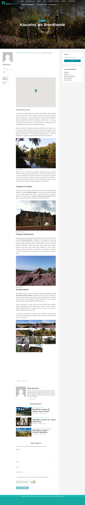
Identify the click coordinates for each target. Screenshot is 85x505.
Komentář (18, 449)
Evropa (35, 52)
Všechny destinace (24, 52)
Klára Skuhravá (6, 64)
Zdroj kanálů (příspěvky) (69, 76)
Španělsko (46, 417)
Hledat (72, 60)
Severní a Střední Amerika (27, 4)
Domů (17, 52)
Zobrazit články (31, 399)
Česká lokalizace (68, 80)
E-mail (17, 466)
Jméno (17, 461)
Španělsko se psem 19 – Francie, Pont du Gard (41, 410)
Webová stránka (19, 472)
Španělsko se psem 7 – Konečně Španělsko (41, 431)
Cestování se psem (41, 4)
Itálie (45, 428)
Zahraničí (31, 52)
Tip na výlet (24, 380)
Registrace (66, 72)
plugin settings (60, 496)
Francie (42, 20)
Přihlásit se (66, 74)
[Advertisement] (36, 66)
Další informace (53, 4)
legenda (18, 380)
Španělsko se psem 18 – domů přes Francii (44, 421)
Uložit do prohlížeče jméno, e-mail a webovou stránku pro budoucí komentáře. (33, 477)
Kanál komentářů (68, 78)
